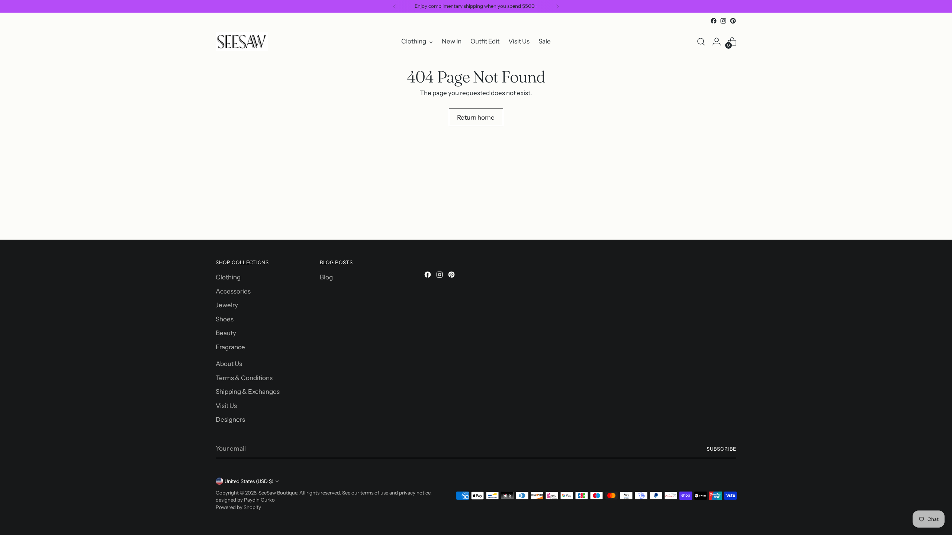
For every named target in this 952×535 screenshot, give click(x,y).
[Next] (557, 6)
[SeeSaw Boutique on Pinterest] (733, 20)
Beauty (226, 333)
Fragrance (230, 347)
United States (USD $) (249, 481)
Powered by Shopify (238, 507)
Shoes (225, 319)
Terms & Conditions (244, 378)
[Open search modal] (701, 41)
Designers (230, 419)
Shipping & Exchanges (248, 391)
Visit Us (226, 405)
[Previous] (394, 6)
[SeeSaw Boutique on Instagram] (723, 20)
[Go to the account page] (716, 41)
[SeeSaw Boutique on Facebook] (713, 20)
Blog (326, 277)
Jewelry (227, 305)
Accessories (233, 291)
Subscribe (721, 449)
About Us (229, 363)
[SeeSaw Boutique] (242, 41)
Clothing (228, 277)
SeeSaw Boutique (277, 493)
